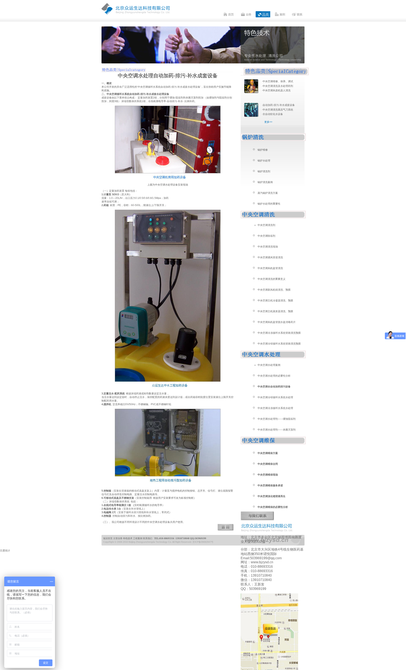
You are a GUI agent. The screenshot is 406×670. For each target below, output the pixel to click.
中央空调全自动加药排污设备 (274, 386)
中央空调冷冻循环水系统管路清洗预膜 (279, 332)
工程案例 (137, 538)
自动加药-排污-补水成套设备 (279, 105)
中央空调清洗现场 (268, 246)
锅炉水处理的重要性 (269, 203)
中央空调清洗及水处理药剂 (278, 86)
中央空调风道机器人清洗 (277, 90)
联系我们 (147, 538)
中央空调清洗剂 (266, 225)
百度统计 (5, 550)
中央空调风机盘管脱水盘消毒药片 (277, 322)
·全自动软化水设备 (272, 114)
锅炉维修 (263, 149)
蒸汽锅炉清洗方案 (268, 192)
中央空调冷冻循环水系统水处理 (275, 408)
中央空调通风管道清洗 (270, 257)
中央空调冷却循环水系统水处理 (275, 397)
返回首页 (107, 538)
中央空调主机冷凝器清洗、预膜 (275, 300)
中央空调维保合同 (268, 463)
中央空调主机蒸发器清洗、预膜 (275, 311)
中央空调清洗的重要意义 (271, 279)
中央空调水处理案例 (269, 365)
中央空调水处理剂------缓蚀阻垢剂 (277, 418)
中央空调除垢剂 (266, 235)
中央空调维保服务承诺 (270, 485)
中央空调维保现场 (268, 474)
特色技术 (127, 538)
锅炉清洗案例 (265, 182)
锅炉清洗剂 (264, 171)
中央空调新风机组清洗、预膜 (274, 289)
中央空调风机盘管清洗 (270, 268)
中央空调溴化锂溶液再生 (271, 496)
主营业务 (117, 538)
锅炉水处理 (264, 160)
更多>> (268, 121)
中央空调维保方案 (268, 453)
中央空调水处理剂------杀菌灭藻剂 (277, 429)
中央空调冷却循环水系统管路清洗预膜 (279, 343)
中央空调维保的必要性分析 (273, 507)
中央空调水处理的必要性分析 (274, 375)
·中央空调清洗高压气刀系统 (277, 109)
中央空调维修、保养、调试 (278, 81)
